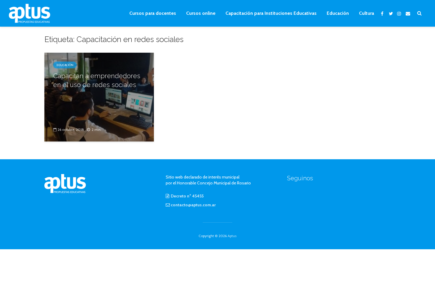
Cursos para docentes (152, 13)
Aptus (232, 236)
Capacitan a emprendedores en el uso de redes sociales (96, 80)
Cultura (366, 13)
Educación (338, 13)
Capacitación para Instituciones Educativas (271, 13)
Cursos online (200, 13)
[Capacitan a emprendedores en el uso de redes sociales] (99, 96)
